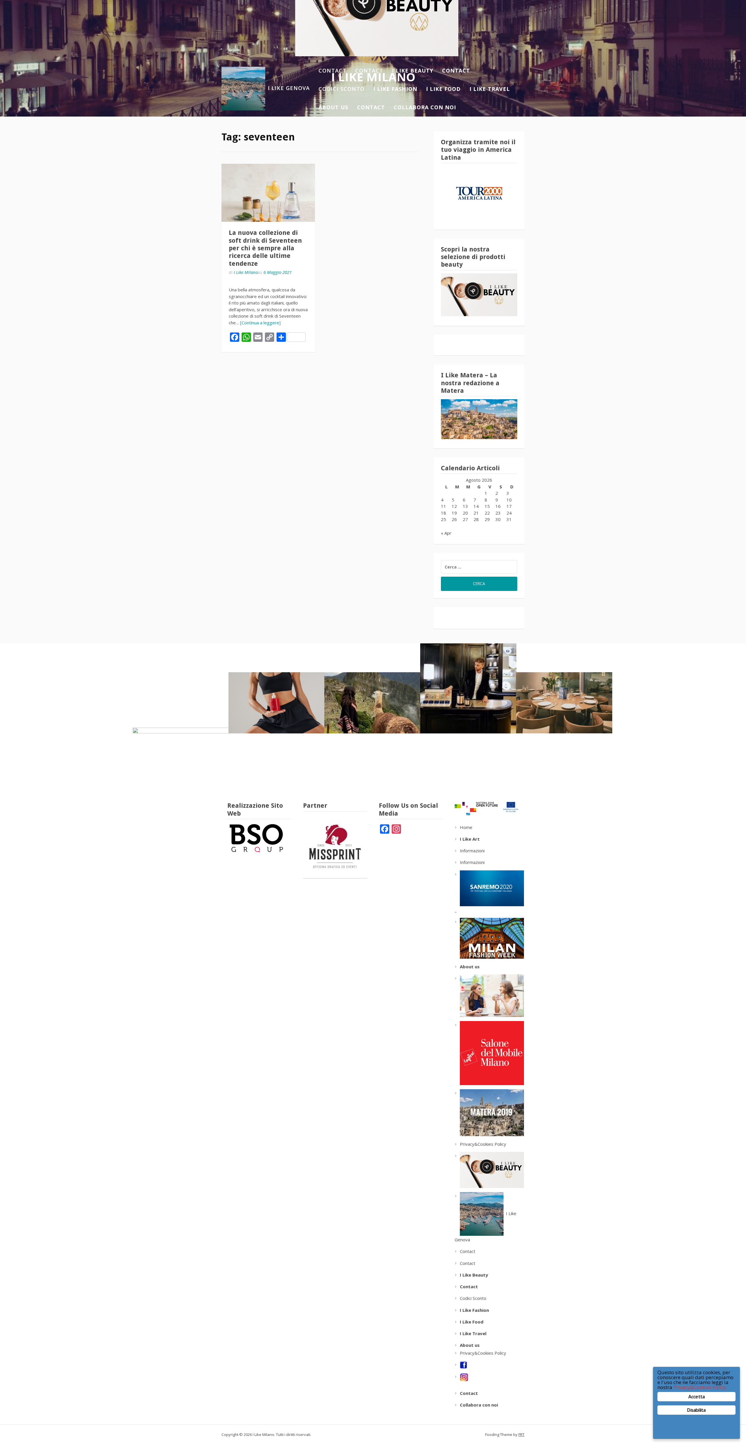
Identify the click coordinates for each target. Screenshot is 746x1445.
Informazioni (472, 850)
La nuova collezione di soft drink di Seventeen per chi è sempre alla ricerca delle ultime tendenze (265, 248)
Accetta (696, 1396)
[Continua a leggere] (260, 322)
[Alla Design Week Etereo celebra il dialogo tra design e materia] (181, 758)
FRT (521, 1434)
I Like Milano (246, 272)
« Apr (446, 533)
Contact (332, 70)
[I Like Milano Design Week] (489, 1052)
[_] (489, 938)
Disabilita (696, 1410)
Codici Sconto (342, 88)
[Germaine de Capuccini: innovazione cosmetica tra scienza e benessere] (276, 702)
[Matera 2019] (489, 1112)
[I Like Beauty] (489, 1169)
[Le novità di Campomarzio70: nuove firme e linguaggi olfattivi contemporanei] (468, 688)
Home (466, 827)
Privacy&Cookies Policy (483, 1144)
